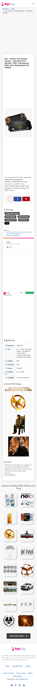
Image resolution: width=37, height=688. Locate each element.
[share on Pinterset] (26, 199)
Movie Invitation (10, 216)
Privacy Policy (21, 673)
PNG (12, 9)
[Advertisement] (18, 35)
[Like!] (10, 198)
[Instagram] (20, 685)
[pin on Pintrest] (13, 495)
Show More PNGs (17, 636)
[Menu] (33, 3)
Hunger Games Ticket (12, 213)
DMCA (30, 673)
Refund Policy (17, 676)
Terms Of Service (8, 673)
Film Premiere (24, 220)
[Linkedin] (24, 685)
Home (7, 9)
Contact (27, 666)
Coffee (10, 247)
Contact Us (12, 475)
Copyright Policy (17, 666)
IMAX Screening (23, 216)
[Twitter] (12, 685)
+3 (7, 223)
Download (30, 292)
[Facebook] (17, 199)
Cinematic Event (10, 220)
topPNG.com (24, 679)
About (7, 666)
